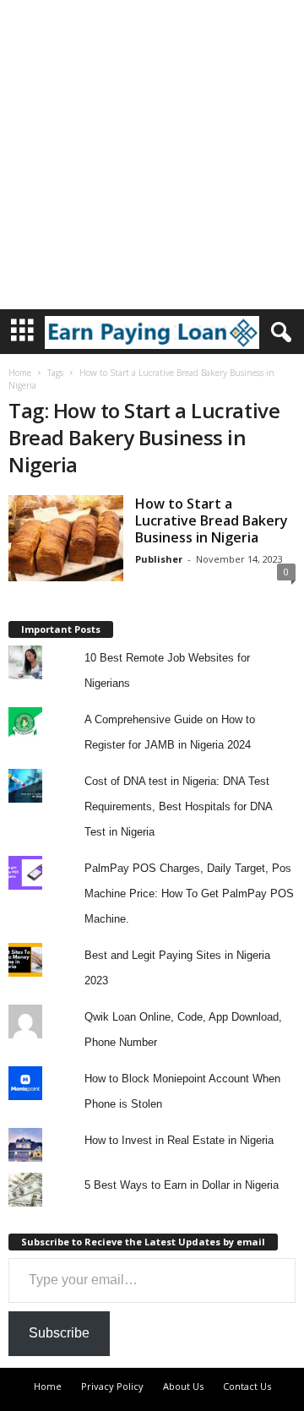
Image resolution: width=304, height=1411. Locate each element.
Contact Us (247, 1386)
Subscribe (59, 1333)
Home (19, 373)
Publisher (158, 559)
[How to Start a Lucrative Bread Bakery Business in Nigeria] (65, 538)
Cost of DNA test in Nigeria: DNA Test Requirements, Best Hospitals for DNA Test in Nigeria (178, 806)
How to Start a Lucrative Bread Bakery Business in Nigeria (211, 520)
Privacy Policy (112, 1386)
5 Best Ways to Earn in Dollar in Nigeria (181, 1185)
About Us (183, 1386)
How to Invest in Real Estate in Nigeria (179, 1140)
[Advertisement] (152, 152)
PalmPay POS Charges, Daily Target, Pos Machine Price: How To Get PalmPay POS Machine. (189, 893)
